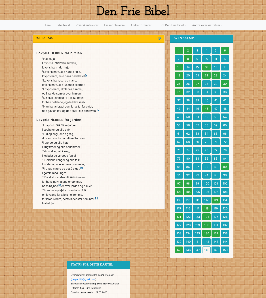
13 (178, 67)
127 (179, 225)
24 (225, 75)
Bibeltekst (63, 25)
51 (197, 117)
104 (188, 192)
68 (188, 142)
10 (206, 59)
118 (206, 208)
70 (206, 142)
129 (197, 225)
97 (179, 183)
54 (225, 117)
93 (197, 175)
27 (197, 83)
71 (215, 142)
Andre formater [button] (140, 25)
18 (225, 67)
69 (197, 142)
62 (188, 133)
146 (188, 250)
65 (216, 133)
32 (188, 92)
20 (188, 75)
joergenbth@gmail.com (83, 279)
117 (197, 208)
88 (206, 167)
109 (179, 200)
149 (216, 250)
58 (206, 125)
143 (216, 241)
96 (225, 175)
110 (188, 200)
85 (179, 167)
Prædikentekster (87, 25)
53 (216, 117)
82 (206, 158)
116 (188, 208)
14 (188, 67)
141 (197, 241)
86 (188, 167)
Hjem (47, 25)
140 (188, 241)
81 (197, 158)
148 (206, 250)
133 (179, 233)
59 (216, 125)
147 (197, 250)
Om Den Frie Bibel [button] (171, 25)
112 (206, 200)
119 (216, 208)
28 (206, 83)
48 (225, 108)
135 (197, 233)
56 (188, 125)
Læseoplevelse (114, 25)
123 (197, 216)
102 (225, 183)
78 (225, 150)
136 (206, 233)
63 (197, 133)
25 (179, 83)
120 (225, 208)
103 (179, 192)
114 (225, 200)
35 (216, 92)
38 (188, 100)
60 (225, 125)
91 (178, 175)
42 (225, 100)
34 (206, 92)
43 (179, 108)
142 (206, 241)
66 (225, 133)
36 (225, 92)
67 (179, 142)
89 (216, 167)
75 (197, 150)
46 (206, 108)
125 (216, 216)
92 (188, 175)
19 (178, 75)
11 (215, 59)
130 (206, 225)
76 (206, 150)
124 (206, 216)
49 (179, 117)
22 (206, 75)
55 (179, 125)
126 (225, 216)
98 (188, 183)
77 (215, 150)
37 (179, 100)
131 (216, 225)
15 (197, 67)
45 (197, 108)
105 (197, 192)
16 (206, 67)
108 (225, 192)
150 (225, 250)
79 (179, 158)
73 (179, 150)
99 (197, 183)
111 (197, 200)
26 (188, 83)
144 (225, 241)
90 (225, 167)
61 (178, 133)
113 (216, 200)
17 (215, 67)
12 (225, 59)
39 (197, 100)
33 (197, 92)
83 (216, 158)
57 (197, 125)
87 (197, 167)
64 (206, 133)
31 (178, 92)
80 (188, 158)
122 (188, 216)
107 (216, 192)
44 (188, 108)
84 (225, 158)
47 (216, 108)
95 (216, 175)
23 (216, 75)
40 (206, 100)
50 (188, 117)
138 (225, 233)
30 (225, 83)
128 (188, 225)
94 (206, 175)
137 (216, 233)
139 (179, 241)
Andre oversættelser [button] (206, 25)
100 (206, 183)
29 (216, 83)
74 (188, 150)
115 (179, 208)
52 (206, 117)
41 (215, 100)
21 (197, 75)
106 (206, 192)
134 (188, 233)
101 (216, 183)
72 (225, 142)
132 (225, 225)
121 (179, 216)
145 (179, 250)
